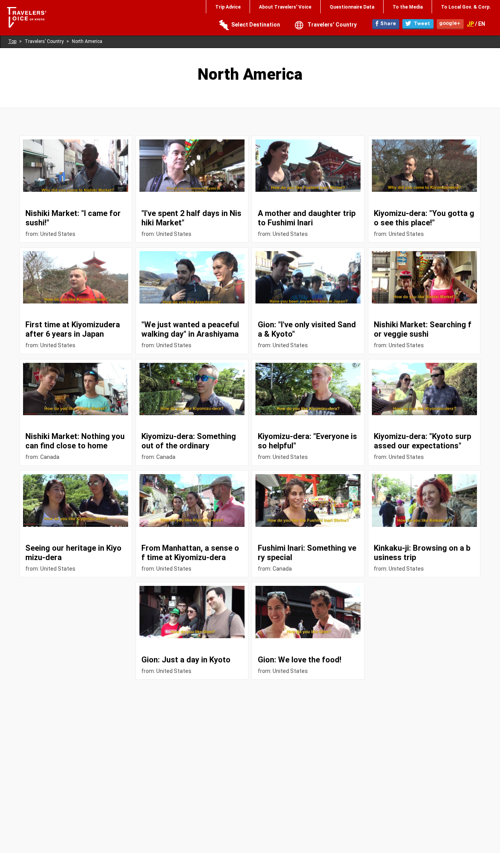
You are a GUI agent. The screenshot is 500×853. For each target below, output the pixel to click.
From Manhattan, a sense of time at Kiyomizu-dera (190, 552)
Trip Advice (228, 7)
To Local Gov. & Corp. (466, 7)
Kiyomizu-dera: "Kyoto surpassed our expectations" (422, 441)
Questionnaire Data (352, 7)
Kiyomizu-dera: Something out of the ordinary (188, 441)
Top (12, 41)
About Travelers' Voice (285, 7)
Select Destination (255, 24)
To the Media (408, 7)
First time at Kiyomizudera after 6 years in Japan (72, 329)
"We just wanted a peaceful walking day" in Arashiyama (190, 329)
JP (470, 24)
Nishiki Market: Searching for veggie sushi (422, 329)
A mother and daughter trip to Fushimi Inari (306, 218)
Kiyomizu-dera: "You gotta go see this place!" (424, 218)
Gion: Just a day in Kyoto (185, 659)
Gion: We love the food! (299, 659)
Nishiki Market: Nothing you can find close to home (75, 441)
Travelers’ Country (332, 24)
